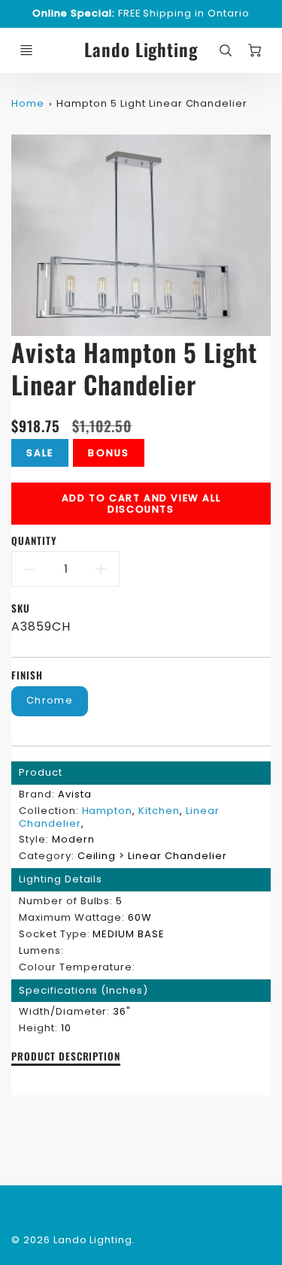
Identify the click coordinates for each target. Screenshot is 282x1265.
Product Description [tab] (65, 1057)
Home (27, 103)
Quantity (34, 540)
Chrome (49, 700)
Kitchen (159, 810)
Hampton (107, 810)
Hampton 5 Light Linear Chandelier (151, 103)
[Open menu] (26, 50)
